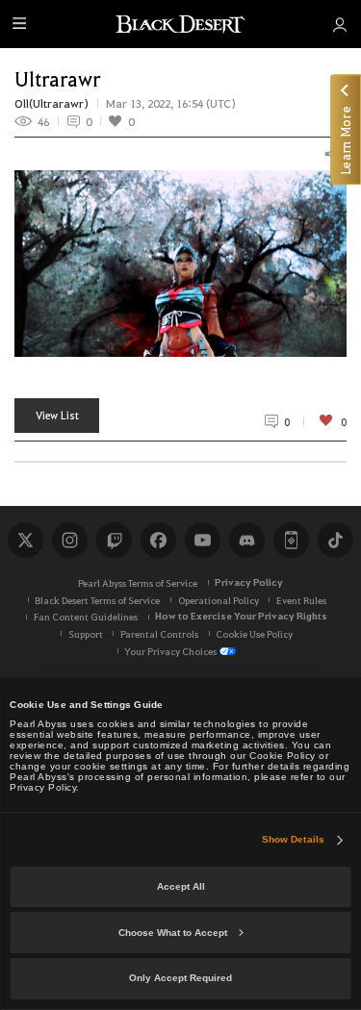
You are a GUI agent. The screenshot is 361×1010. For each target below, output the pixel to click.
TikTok (335, 539)
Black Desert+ (290, 539)
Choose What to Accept (172, 932)
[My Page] (339, 24)
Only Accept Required (180, 977)
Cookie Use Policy (254, 633)
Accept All (181, 886)
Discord (246, 539)
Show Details (293, 839)
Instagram (69, 539)
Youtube (202, 539)
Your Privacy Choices (170, 650)
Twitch (113, 539)
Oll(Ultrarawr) (51, 103)
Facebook (158, 539)
